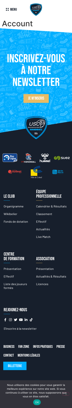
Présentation (12, 268)
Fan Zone (23, 346)
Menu (13, 9)
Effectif (41, 221)
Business (8, 346)
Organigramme (14, 206)
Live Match (43, 236)
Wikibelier (10, 214)
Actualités (43, 229)
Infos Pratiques (43, 346)
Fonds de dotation (16, 221)
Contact (8, 355)
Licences (42, 284)
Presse (60, 346)
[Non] (66, 394)
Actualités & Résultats (51, 276)
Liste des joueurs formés (15, 286)
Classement (44, 214)
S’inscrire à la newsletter (20, 328)
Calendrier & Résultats (51, 206)
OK (37, 402)
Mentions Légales (29, 355)
